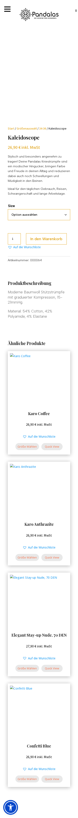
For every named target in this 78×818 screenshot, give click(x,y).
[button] (24, 247)
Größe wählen (27, 446)
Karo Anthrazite (39, 524)
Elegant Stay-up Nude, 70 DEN (39, 635)
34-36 (42, 128)
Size (11, 206)
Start (11, 128)
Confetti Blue (39, 746)
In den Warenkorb (46, 239)
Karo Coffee (39, 413)
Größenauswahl (27, 128)
